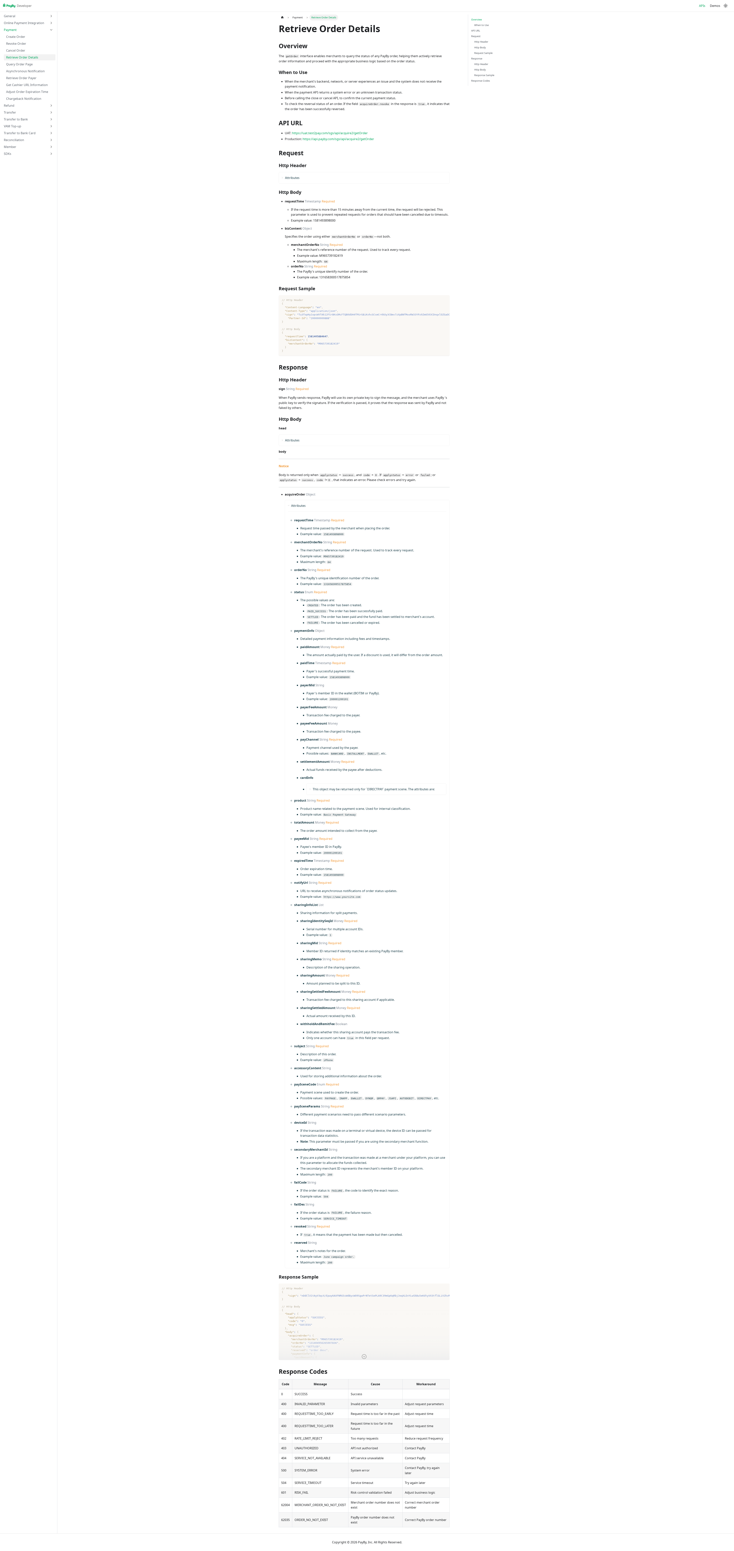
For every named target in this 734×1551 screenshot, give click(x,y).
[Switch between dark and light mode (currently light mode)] (726, 6)
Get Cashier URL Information (27, 85)
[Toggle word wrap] (438, 300)
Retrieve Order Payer (21, 78)
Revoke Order (16, 43)
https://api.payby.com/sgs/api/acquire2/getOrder (338, 139)
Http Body (480, 47)
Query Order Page (19, 64)
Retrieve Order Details (22, 57)
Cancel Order (15, 50)
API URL (475, 30)
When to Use (481, 25)
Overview (476, 19)
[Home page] (282, 17)
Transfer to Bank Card (20, 133)
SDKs (7, 154)
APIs (702, 6)
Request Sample (483, 53)
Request (476, 36)
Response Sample (484, 75)
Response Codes (480, 80)
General (9, 16)
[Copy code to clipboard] (445, 300)
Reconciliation (14, 140)
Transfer (10, 112)
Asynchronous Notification (25, 71)
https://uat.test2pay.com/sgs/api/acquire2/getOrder (330, 133)
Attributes (292, 178)
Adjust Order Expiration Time (27, 92)
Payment (10, 30)
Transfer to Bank (16, 119)
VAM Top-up (12, 126)
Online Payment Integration (24, 23)
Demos (715, 6)
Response (476, 58)
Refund (9, 105)
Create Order (15, 37)
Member (10, 147)
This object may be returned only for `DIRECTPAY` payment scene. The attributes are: (374, 789)
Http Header (481, 41)
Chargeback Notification (23, 99)
